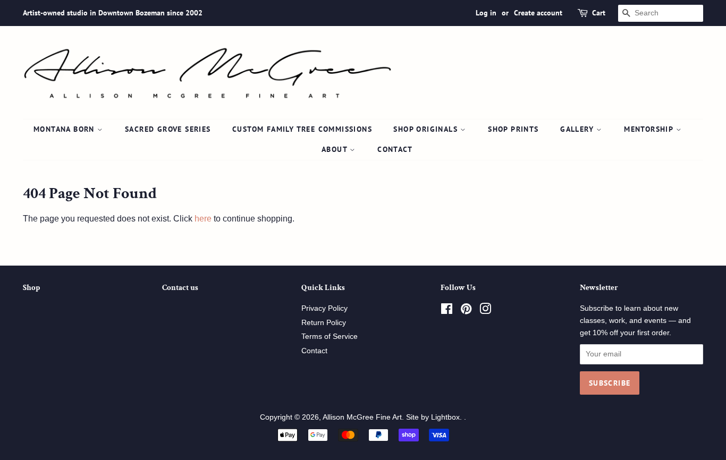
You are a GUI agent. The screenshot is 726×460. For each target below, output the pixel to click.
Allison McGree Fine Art (362, 417)
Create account (538, 13)
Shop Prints (513, 129)
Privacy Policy (324, 308)
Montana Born (65, 129)
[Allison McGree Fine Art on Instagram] (485, 311)
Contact (394, 149)
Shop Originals (426, 129)
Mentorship (650, 129)
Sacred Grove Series (168, 129)
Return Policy (323, 323)
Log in (486, 13)
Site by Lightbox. (435, 417)
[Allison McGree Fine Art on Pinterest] (466, 311)
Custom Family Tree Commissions (302, 129)
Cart (598, 13)
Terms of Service (329, 336)
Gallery (578, 129)
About (336, 149)
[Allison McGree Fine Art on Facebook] (447, 311)
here (203, 218)
